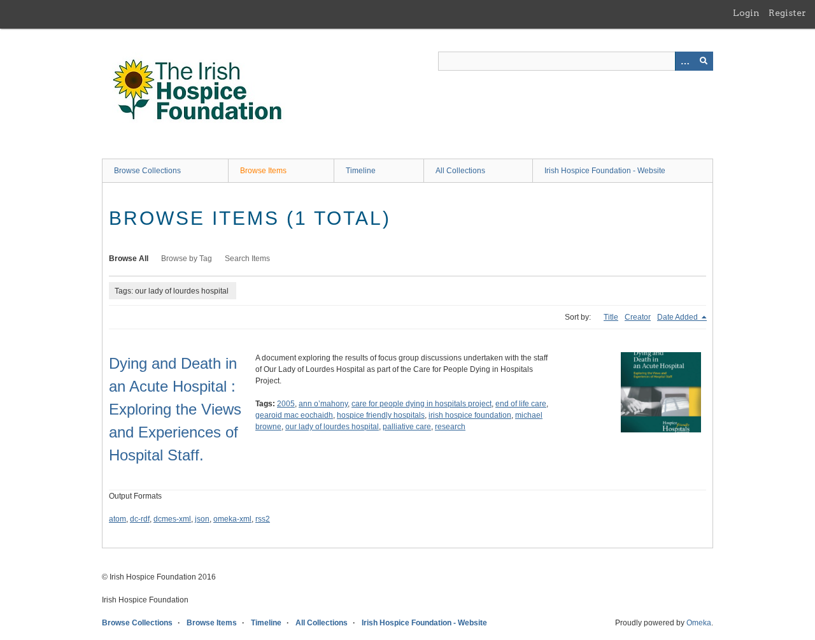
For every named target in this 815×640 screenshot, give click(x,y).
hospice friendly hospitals (381, 415)
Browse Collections (147, 170)
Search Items (247, 258)
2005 (286, 403)
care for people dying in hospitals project (421, 403)
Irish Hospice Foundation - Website (604, 170)
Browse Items (263, 170)
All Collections (460, 170)
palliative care (407, 426)
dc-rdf (140, 519)
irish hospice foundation (470, 415)
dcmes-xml (172, 519)
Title (611, 317)
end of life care (520, 403)
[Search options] (684, 61)
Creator (638, 317)
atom (117, 519)
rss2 (262, 519)
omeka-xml (232, 519)
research (450, 426)
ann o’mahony (323, 403)
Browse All (128, 258)
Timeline (361, 170)
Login (746, 13)
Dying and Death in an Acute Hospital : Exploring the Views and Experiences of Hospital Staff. (175, 409)
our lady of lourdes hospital (332, 426)
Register (787, 13)
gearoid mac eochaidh (294, 415)
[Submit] (703, 61)
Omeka (698, 622)
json (202, 519)
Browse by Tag (186, 258)
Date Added (678, 317)
